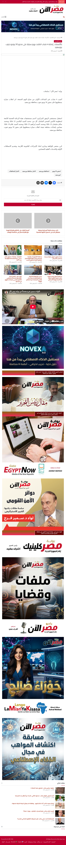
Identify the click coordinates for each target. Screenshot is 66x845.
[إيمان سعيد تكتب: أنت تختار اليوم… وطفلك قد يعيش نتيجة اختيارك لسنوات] (60, 806)
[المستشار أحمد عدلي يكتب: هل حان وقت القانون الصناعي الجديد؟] (60, 821)
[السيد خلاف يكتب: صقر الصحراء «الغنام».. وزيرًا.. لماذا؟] (60, 813)
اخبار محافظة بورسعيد (28, 171)
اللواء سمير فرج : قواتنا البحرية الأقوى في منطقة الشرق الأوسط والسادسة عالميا (49, 532)
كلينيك (3, 841)
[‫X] (50, 182)
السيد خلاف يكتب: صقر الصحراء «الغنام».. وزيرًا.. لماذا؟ (38, 811)
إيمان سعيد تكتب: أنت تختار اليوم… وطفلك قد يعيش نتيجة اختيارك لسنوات (33, 803)
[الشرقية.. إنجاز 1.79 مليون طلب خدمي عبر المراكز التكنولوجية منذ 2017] (13, 250)
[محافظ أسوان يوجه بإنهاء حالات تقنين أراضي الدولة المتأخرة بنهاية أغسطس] (53, 270)
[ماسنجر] (46, 182)
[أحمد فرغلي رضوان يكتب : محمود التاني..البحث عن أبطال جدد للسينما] (60, 798)
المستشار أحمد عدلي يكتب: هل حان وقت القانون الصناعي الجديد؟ (35, 819)
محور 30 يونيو (56, 171)
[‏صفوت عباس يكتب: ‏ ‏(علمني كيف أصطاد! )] (60, 790)
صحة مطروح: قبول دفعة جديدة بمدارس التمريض (53, 258)
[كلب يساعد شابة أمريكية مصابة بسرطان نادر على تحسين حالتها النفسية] (48, 220)
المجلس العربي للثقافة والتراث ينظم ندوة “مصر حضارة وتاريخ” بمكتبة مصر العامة (49, 372)
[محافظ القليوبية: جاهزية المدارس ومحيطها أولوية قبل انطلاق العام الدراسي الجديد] (33, 250)
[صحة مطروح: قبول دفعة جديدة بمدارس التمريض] (53, 250)
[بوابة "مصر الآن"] (33, 9)
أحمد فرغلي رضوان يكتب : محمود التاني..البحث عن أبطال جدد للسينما (34, 796)
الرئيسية (59, 37)
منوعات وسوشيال (32, 841)
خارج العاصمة (53, 37)
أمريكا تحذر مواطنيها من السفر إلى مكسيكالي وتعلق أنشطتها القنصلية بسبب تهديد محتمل (36, 1)
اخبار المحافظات (13, 171)
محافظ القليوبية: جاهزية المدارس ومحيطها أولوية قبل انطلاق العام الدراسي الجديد (33, 258)
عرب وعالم (39, 841)
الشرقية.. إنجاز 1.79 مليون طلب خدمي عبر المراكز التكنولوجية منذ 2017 (13, 258)
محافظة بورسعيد (44, 171)
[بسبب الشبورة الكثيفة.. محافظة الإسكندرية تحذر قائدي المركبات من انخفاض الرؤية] (33, 270)
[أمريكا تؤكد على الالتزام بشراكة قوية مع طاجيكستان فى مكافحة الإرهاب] (18, 220)
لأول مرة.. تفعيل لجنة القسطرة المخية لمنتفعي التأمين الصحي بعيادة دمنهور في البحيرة (13, 279)
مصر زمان (7, 841)
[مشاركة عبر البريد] (42, 182)
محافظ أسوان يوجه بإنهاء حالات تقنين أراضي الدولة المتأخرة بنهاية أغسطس (54, 278)
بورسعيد (57, 175)
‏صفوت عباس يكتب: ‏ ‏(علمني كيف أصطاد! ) (42, 788)
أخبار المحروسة (47, 841)
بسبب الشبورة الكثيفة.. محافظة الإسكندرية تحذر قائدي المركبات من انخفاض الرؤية (34, 279)
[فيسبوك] (54, 182)
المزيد (25, 841)
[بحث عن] (64, 17)
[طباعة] (38, 182)
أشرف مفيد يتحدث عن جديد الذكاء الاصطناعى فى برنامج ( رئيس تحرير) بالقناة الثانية (49, 414)
